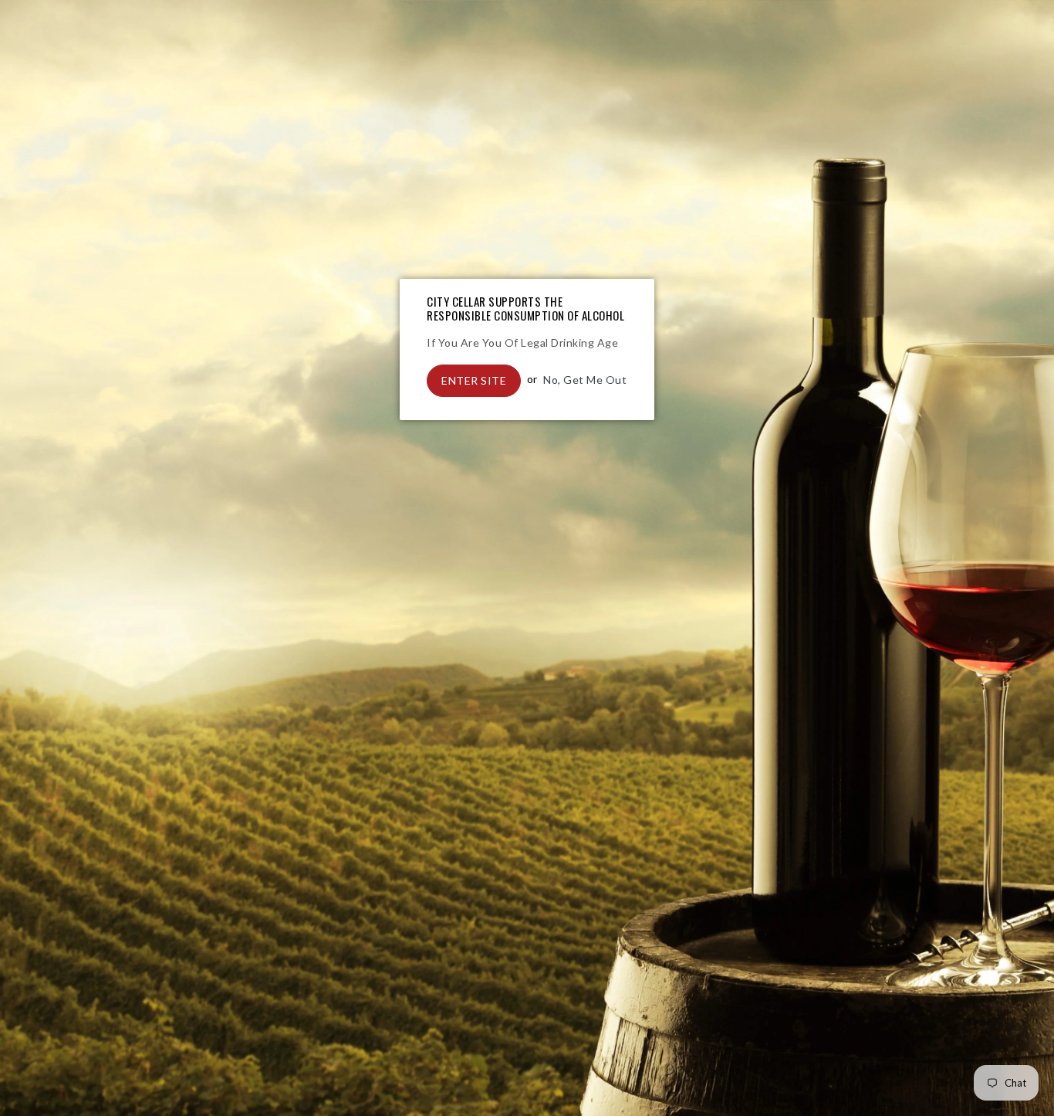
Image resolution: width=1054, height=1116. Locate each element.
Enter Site (473, 380)
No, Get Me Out (585, 378)
